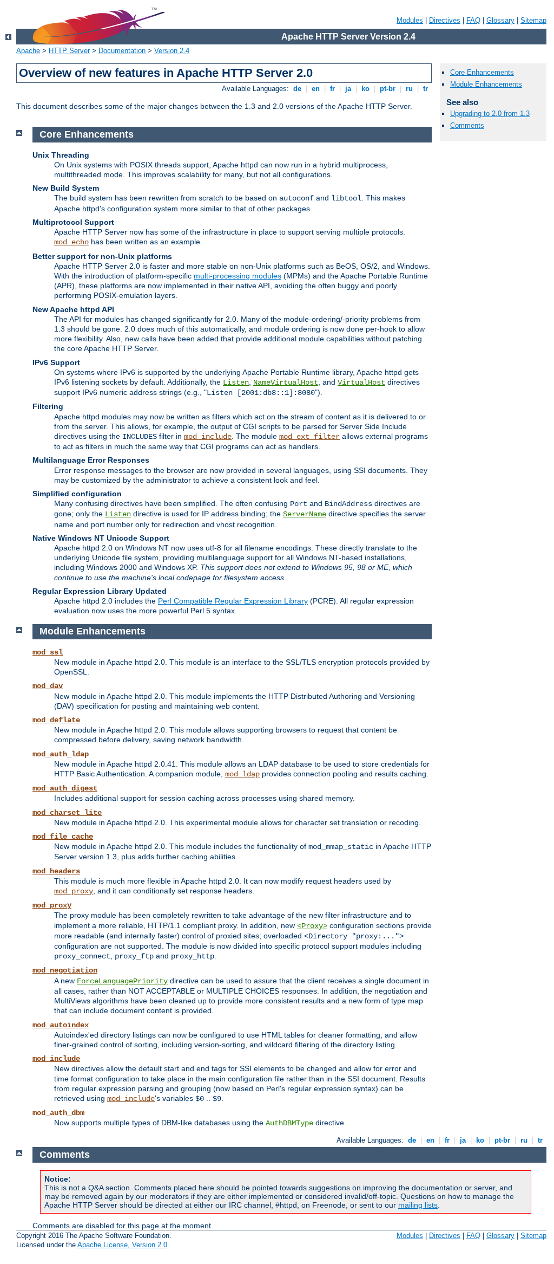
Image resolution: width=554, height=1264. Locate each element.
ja (348, 89)
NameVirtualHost (285, 382)
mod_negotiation (64, 970)
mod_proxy (73, 891)
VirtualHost (361, 382)
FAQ (473, 20)
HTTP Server (69, 51)
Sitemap (533, 20)
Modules (410, 20)
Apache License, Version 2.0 (122, 1245)
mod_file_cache (62, 836)
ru (409, 89)
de (297, 89)
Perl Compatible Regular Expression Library (233, 601)
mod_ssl (47, 652)
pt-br (388, 89)
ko (365, 89)
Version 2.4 (171, 51)
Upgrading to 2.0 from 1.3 (490, 113)
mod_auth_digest (64, 788)
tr (425, 89)
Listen (236, 382)
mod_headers (56, 871)
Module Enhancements (486, 84)
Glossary (500, 20)
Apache (28, 51)
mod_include (208, 436)
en (315, 89)
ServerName (304, 514)
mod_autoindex (60, 1025)
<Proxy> (312, 926)
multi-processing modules (237, 275)
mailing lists (418, 1205)
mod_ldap (242, 774)
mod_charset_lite (67, 812)
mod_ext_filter (309, 436)
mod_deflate (56, 720)
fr (332, 89)
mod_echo (71, 242)
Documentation (122, 51)
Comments (467, 125)
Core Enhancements (482, 72)
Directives (444, 20)
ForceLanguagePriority (122, 981)
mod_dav (47, 686)
